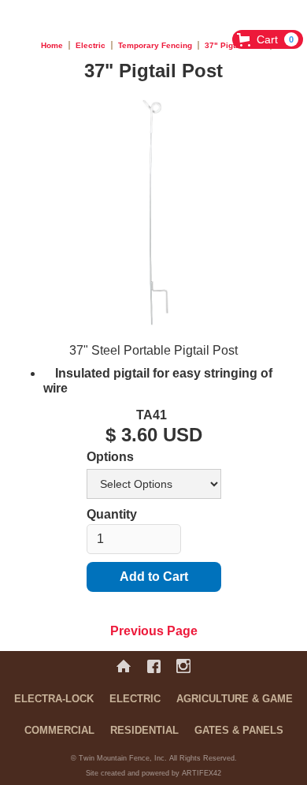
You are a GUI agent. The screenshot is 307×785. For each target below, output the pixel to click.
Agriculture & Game (234, 699)
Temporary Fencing (155, 45)
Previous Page (154, 631)
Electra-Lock (54, 699)
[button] (267, 39)
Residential (144, 730)
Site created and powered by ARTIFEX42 (153, 773)
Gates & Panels (238, 730)
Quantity (112, 514)
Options (110, 456)
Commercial (59, 730)
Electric (90, 45)
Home (52, 45)
